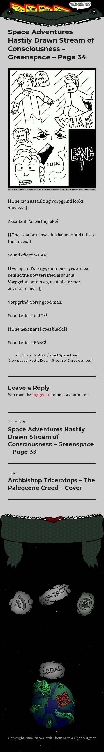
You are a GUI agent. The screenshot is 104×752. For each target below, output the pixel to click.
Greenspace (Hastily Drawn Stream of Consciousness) (50, 360)
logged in (41, 394)
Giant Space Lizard (65, 355)
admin (20, 355)
